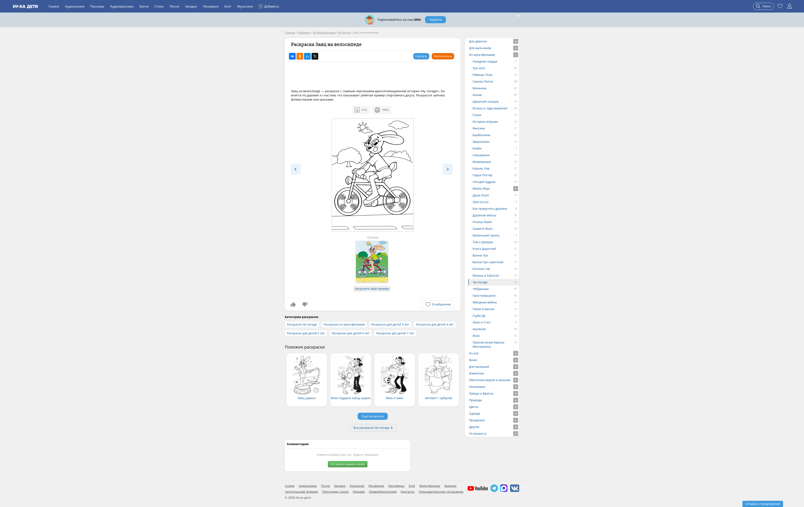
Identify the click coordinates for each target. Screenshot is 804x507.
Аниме (477, 95)
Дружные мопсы (484, 215)
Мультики (245, 6)
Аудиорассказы (122, 6)
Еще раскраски (373, 416)
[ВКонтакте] (292, 56)
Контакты (408, 491)
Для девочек (478, 41)
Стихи (159, 6)
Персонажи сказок (335, 491)
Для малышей (479, 367)
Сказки (54, 6)
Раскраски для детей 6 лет (351, 333)
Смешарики (481, 155)
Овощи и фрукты (481, 393)
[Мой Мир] (307, 56)
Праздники (477, 420)
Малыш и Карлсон (486, 275)
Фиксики (479, 128)
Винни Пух (480, 255)
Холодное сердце (485, 61)
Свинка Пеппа (483, 81)
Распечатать (443, 56)
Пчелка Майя (482, 222)
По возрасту (477, 433)
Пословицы (396, 485)
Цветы (473, 407)
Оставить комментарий (348, 464)
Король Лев (481, 168)
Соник (477, 115)
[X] (315, 56)
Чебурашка (481, 289)
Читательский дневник (301, 491)
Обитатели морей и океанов (489, 380)
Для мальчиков (480, 48)
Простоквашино (484, 296)
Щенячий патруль (486, 101)
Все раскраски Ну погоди (371, 428)
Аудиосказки (75, 6)
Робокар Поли (482, 75)
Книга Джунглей (484, 249)
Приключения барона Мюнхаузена (488, 344)
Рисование (376, 485)
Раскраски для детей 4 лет (435, 324)
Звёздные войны (485, 302)
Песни (174, 6)
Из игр (474, 353)
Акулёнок (479, 329)
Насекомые (477, 387)
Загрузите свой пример (372, 289)
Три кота (479, 68)
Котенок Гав (481, 269)
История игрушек (485, 122)
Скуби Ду (479, 316)
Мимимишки (482, 162)
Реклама (359, 491)
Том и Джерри (483, 242)
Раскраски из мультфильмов (344, 324)
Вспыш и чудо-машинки (490, 108)
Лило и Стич (482, 322)
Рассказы (97, 6)
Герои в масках (483, 309)
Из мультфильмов (482, 55)
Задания (450, 485)
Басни (144, 6)
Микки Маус (481, 188)
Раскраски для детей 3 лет (390, 324)
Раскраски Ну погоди (302, 324)
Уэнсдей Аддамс (484, 182)
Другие (474, 427)
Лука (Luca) (480, 202)
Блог (227, 6)
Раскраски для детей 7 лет (395, 333)
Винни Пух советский (488, 262)
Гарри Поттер (482, 175)
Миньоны (480, 88)
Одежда (474, 413)
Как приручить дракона (490, 209)
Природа (475, 400)
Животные (476, 373)
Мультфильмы (429, 485)
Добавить (269, 6)
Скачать (421, 56)
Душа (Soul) (481, 195)
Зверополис (481, 142)
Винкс (473, 360)
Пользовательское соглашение (441, 491)
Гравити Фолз (482, 229)
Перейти (435, 20)
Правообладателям (383, 491)
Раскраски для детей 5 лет (306, 333)
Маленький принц (486, 235)
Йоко (476, 336)
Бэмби (477, 148)
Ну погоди (480, 282)
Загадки (191, 6)
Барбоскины (481, 135)
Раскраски (211, 6)
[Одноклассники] (299, 56)
